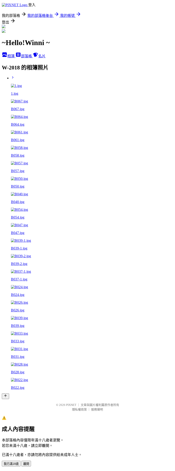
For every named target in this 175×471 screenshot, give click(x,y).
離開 (26, 464)
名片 (42, 56)
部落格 (27, 56)
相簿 (11, 56)
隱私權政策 (79, 409)
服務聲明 (97, 409)
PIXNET (71, 405)
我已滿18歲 (11, 464)
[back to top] (5, 396)
